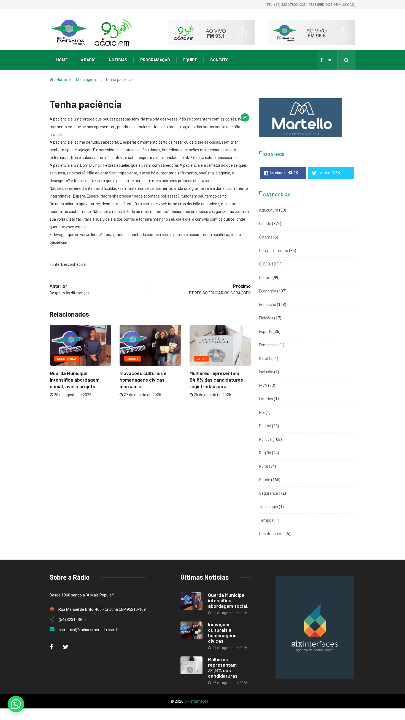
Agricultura (268, 210)
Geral (201, 359)
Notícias (118, 60)
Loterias (266, 399)
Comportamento (273, 250)
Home (62, 60)
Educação (267, 304)
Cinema (265, 237)
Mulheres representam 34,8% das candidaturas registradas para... (216, 379)
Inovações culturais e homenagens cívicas (222, 632)
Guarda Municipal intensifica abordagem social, (228, 600)
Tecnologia (268, 507)
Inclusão (266, 372)
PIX (262, 412)
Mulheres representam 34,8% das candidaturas (222, 667)
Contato (219, 60)
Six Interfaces (196, 701)
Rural (263, 466)
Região (265, 453)
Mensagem (86, 79)
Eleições (266, 318)
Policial (265, 426)
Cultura (265, 277)
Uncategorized (272, 534)
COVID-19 (267, 264)
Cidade (132, 359)
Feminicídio (269, 345)
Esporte (265, 331)
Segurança (66, 359)
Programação (155, 60)
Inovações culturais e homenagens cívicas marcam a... (143, 379)
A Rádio (88, 60)
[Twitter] (330, 60)
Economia (267, 291)
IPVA (263, 385)
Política (265, 439)
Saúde (264, 480)
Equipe (190, 60)
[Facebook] (321, 60)
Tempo (265, 520)
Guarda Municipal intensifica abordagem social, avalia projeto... (74, 379)
